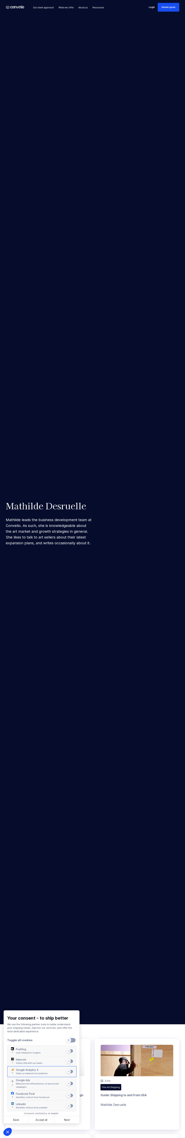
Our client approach (43, 7)
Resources (98, 7)
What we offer (66, 7)
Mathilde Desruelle (113, 1104)
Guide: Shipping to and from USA (124, 1095)
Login (152, 7)
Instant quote (168, 7)
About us (83, 7)
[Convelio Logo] (15, 7)
